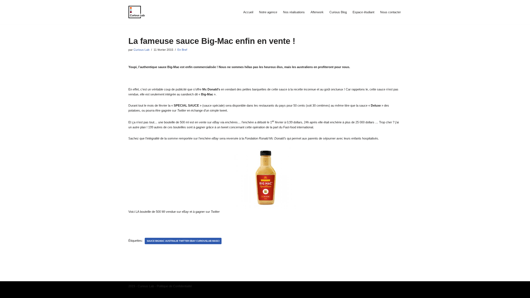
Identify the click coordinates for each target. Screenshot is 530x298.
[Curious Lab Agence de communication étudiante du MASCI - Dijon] (136, 12)
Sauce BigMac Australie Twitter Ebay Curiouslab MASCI (183, 241)
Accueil (248, 12)
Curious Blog (338, 12)
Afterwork (317, 12)
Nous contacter (390, 12)
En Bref (182, 49)
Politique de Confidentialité (174, 286)
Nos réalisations (294, 12)
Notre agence (268, 12)
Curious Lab (141, 49)
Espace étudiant (363, 12)
